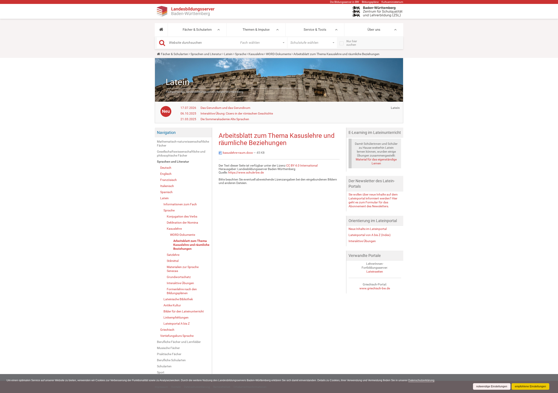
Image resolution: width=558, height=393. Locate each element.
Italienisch (167, 186)
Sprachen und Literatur (206, 54)
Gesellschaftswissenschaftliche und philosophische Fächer (181, 153)
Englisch (166, 173)
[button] (161, 29)
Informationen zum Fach (180, 204)
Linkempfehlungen (176, 317)
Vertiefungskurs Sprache (177, 335)
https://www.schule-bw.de (246, 172)
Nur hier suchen (351, 42)
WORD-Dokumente (278, 54)
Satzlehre (173, 254)
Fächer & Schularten (197, 30)
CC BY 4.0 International (302, 165)
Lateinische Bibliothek (178, 299)
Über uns (373, 30)
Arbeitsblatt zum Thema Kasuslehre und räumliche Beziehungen (191, 244)
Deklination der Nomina (182, 222)
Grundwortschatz (179, 277)
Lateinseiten (374, 271)
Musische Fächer (168, 348)
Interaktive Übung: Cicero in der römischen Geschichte (237, 113)
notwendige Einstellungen (491, 386)
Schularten (164, 366)
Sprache (240, 54)
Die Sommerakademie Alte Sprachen (225, 119)
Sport (160, 372)
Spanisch (166, 192)
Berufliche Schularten (171, 360)
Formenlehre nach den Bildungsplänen (182, 291)
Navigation (166, 132)
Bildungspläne (370, 1)
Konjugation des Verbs (182, 216)
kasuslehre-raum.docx (237, 152)
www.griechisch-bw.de (374, 288)
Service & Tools (315, 30)
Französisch (168, 180)
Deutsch (165, 167)
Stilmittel (173, 261)
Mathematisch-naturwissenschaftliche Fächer (183, 143)
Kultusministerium (392, 1)
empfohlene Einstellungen (530, 386)
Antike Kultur (172, 305)
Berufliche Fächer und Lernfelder (179, 342)
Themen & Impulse (256, 30)
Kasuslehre (256, 54)
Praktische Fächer (169, 354)
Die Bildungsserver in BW (344, 1)
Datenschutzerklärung (421, 380)
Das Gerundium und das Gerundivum (225, 108)
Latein (228, 54)
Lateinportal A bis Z (176, 323)
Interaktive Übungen (180, 283)
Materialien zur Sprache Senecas (183, 269)
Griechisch (167, 329)
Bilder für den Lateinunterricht (183, 311)
